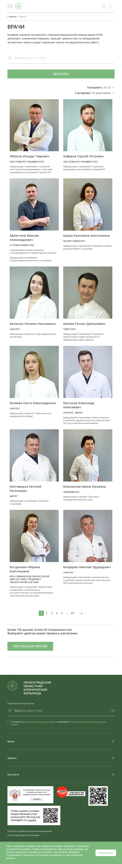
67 (72, 613)
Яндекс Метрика (65, 846)
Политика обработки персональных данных (29, 831)
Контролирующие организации (23, 835)
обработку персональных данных (39, 722)
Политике (28, 855)
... (67, 613)
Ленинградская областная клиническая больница (37, 688)
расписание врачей (30, 646)
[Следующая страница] (80, 613)
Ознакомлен (105, 852)
